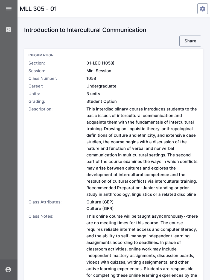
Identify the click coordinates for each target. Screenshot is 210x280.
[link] (9, 29)
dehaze (8, 8)
